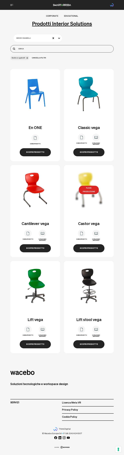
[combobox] (16, 38)
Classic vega (89, 128)
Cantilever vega (35, 224)
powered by (57, 447)
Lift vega (35, 320)
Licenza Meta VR (71, 402)
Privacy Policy (70, 410)
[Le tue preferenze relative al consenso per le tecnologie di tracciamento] (118, 449)
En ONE (35, 128)
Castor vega (88, 224)
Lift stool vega (88, 320)
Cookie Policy (69, 417)
